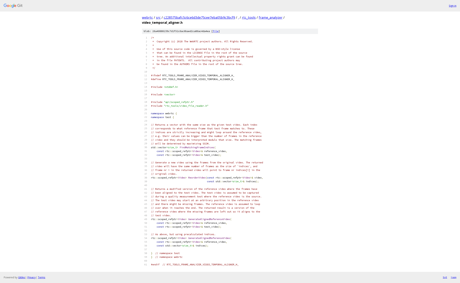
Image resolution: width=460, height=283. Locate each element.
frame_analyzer (270, 17)
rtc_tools (249, 17)
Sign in (452, 5)
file (215, 31)
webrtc (147, 17)
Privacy (31, 277)
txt (445, 277)
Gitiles (21, 277)
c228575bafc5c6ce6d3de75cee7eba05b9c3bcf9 (199, 17)
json (453, 277)
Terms (41, 277)
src (158, 17)
